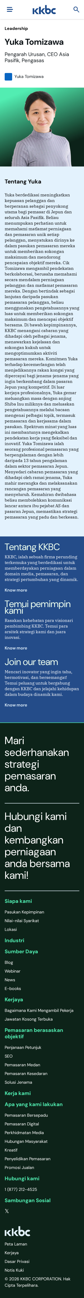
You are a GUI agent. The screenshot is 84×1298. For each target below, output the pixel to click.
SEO (9, 1056)
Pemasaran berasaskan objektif (34, 1033)
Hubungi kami (22, 1178)
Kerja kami (18, 1093)
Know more (16, 590)
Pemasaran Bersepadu (26, 1115)
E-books (13, 988)
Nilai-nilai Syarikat (22, 921)
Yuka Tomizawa (29, 76)
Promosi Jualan (19, 1167)
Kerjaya (14, 999)
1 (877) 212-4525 (21, 1189)
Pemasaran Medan (22, 1065)
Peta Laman (16, 1244)
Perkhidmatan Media (24, 1133)
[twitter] (7, 1211)
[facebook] (16, 1211)
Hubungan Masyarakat (26, 1141)
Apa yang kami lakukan (34, 1104)
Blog (9, 962)
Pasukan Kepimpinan (24, 912)
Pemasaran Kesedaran (26, 1073)
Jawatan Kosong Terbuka (29, 1019)
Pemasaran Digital (22, 1124)
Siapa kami (18, 901)
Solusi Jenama (18, 1082)
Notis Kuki (14, 1270)
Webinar (13, 971)
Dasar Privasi (17, 1261)
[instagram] (35, 1211)
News (10, 980)
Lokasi (11, 929)
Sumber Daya (21, 951)
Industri (14, 940)
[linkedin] (26, 1211)
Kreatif (11, 1150)
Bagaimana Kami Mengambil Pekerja (39, 1010)
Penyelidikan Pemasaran (27, 1159)
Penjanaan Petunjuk (23, 1047)
